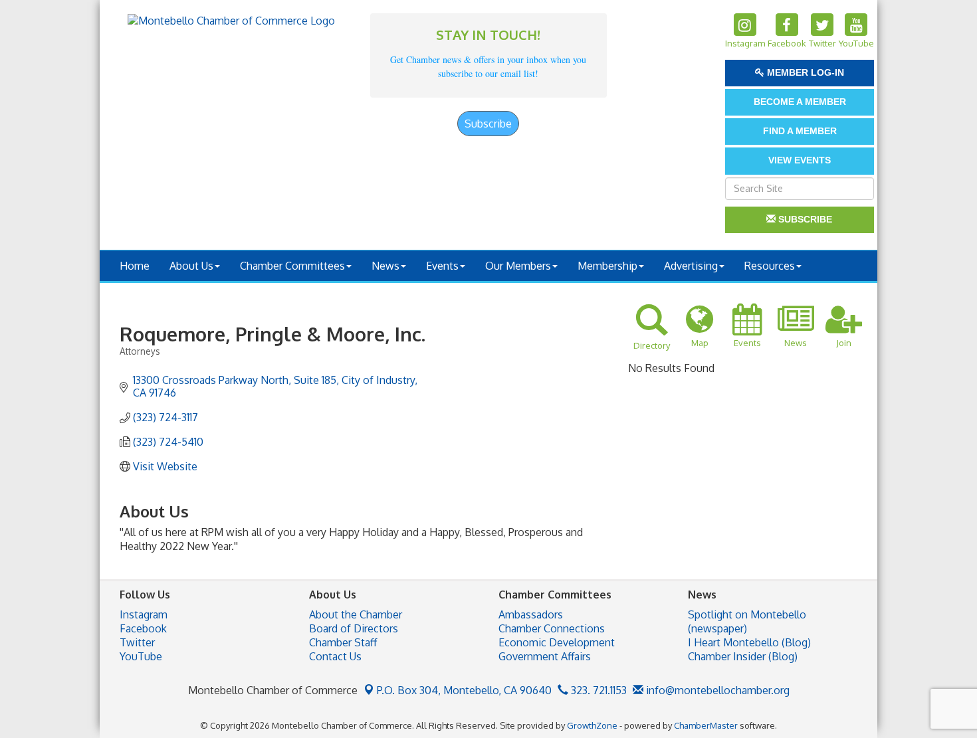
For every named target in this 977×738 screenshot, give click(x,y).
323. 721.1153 (597, 690)
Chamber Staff (343, 642)
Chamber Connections (551, 628)
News (385, 265)
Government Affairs (544, 656)
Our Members (518, 265)
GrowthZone (592, 725)
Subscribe (488, 123)
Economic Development (556, 642)
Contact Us (335, 656)
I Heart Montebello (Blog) (749, 642)
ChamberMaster (706, 725)
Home (135, 265)
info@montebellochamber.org (716, 690)
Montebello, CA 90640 (464, 690)
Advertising (691, 265)
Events (442, 265)
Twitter (137, 642)
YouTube (141, 656)
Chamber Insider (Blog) (743, 656)
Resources (769, 265)
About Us (191, 265)
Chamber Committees (292, 265)
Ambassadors (530, 614)
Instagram (143, 614)
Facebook (143, 628)
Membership (607, 265)
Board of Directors (353, 628)
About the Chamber (355, 614)
